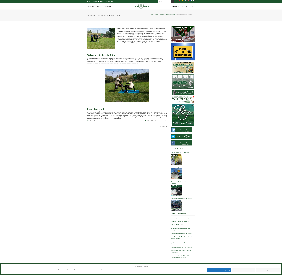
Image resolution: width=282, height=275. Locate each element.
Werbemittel (107, 6)
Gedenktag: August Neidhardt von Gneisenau (181, 247)
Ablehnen (243, 270)
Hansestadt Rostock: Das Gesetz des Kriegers (181, 233)
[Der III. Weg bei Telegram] (183, 129)
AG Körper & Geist (150, 120)
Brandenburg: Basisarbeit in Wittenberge (180, 218)
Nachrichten (90, 6)
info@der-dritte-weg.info (106, 1)
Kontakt (191, 6)
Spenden (184, 6)
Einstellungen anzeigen (267, 270)
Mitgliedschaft (176, 6)
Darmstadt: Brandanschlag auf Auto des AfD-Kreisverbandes (181, 251)
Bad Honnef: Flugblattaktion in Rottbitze (180, 221)
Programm (99, 6)
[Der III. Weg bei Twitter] (183, 136)
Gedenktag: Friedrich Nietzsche (178, 224)
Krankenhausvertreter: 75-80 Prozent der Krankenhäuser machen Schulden (180, 256)
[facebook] (158, 126)
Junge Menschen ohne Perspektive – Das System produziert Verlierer (182, 237)
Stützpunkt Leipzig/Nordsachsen (161, 120)
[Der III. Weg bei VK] (183, 142)
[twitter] (161, 126)
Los (172, 1)
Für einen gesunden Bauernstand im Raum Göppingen (180, 229)
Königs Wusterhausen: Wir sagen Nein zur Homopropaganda (180, 242)
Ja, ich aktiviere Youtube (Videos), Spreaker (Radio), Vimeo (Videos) (219, 270)
